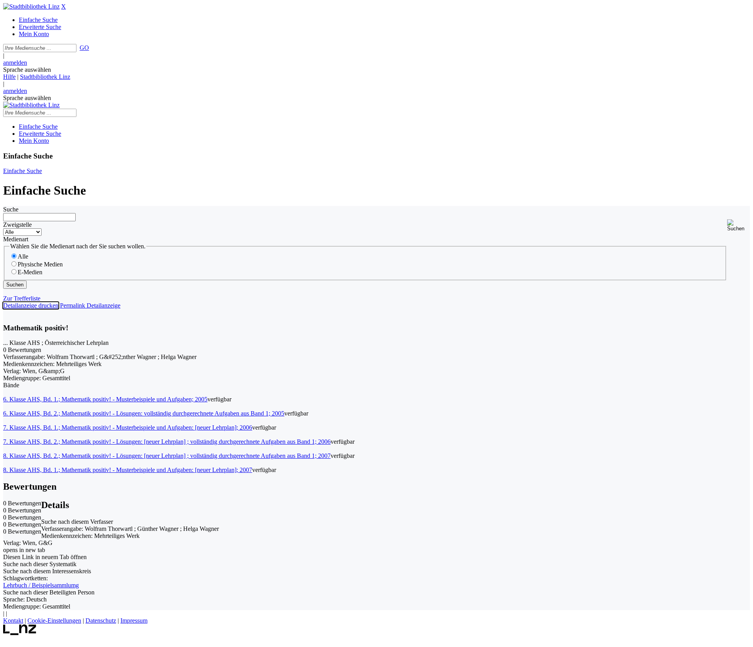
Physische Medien (40, 264)
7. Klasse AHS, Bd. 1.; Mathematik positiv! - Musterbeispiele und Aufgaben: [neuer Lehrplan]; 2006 (127, 427)
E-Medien (30, 272)
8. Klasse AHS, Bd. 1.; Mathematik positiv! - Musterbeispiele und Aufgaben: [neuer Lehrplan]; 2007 (127, 470)
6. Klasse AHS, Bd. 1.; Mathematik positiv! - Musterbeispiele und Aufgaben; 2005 (105, 399)
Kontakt (13, 620)
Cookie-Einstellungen (54, 620)
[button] (738, 225)
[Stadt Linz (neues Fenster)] (19, 633)
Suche (10, 209)
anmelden (15, 62)
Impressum (133, 620)
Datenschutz (100, 620)
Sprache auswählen (27, 69)
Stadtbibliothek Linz (45, 76)
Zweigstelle (17, 224)
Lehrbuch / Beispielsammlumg (41, 585)
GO (84, 47)
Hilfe (9, 76)
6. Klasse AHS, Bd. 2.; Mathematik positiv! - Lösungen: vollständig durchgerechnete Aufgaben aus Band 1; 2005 (143, 413)
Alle (23, 256)
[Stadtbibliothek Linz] (31, 6)
